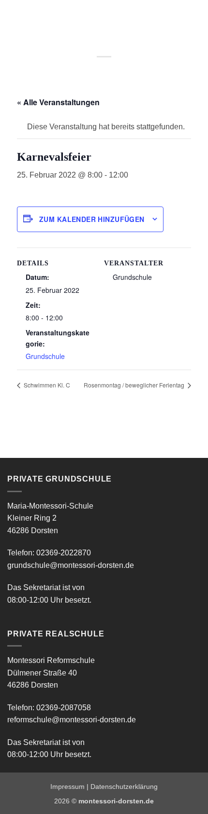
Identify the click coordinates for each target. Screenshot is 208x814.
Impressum (67, 786)
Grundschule (45, 356)
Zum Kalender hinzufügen (92, 219)
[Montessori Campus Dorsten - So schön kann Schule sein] (91, 17)
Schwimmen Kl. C (46, 385)
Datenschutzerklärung (124, 786)
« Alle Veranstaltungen (58, 102)
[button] (13, 16)
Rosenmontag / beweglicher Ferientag (135, 385)
